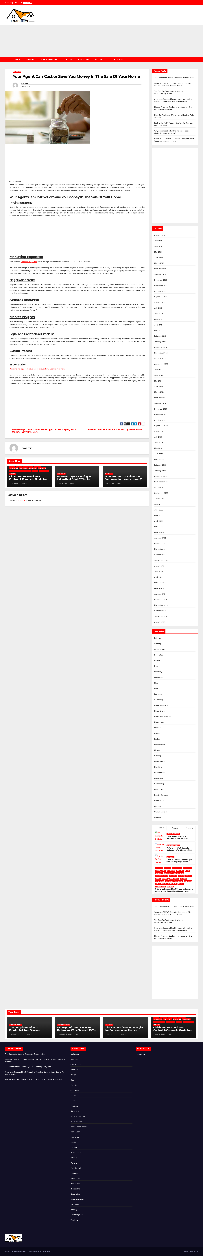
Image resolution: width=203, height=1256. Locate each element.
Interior (69, 60)
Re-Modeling (14, 468)
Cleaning (157, 644)
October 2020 (160, 611)
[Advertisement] (101, 41)
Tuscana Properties (29, 262)
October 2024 (160, 358)
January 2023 (160, 471)
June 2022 (158, 510)
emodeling (158, 677)
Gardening (158, 700)
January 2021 (159, 594)
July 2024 (158, 370)
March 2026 (159, 263)
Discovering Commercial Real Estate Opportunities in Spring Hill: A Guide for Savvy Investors (44, 430)
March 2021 (159, 583)
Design (17, 60)
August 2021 (159, 566)
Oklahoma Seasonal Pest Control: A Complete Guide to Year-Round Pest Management (28, 479)
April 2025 (158, 325)
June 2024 (158, 375)
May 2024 (158, 381)
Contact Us (117, 60)
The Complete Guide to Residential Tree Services (174, 78)
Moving (12, 465)
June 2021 (158, 571)
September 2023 (161, 426)
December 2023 (160, 409)
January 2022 (160, 538)
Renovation (84, 60)
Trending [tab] (189, 828)
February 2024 (160, 398)
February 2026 (160, 269)
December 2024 (161, 347)
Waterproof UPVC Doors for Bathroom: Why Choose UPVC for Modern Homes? (179, 850)
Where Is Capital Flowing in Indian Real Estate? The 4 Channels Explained (74, 479)
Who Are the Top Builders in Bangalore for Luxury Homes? (123, 478)
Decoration (158, 655)
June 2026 (158, 246)
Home (186, 1251)
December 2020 (160, 599)
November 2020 (161, 605)
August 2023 (159, 431)
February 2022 (160, 532)
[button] (197, 60)
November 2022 (161, 482)
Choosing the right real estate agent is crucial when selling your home (38, 369)
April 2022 (158, 521)
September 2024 (161, 364)
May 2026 (158, 252)
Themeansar (46, 1251)
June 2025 (158, 314)
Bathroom (158, 638)
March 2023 (159, 459)
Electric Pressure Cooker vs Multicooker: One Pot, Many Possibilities (33, 1079)
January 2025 (160, 342)
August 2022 (159, 499)
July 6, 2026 (160, 1034)
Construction (159, 649)
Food (156, 688)
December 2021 (160, 543)
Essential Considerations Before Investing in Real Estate (115, 429)
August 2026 (159, 235)
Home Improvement (50, 60)
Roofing (34, 471)
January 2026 (160, 274)
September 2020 (161, 616)
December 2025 (160, 280)
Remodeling (32, 468)
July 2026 (158, 241)
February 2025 (160, 336)
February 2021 (160, 588)
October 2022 (159, 487)
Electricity (158, 672)
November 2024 (161, 353)
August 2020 (159, 622)
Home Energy (160, 711)
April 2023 (158, 454)
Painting (19, 465)
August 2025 (159, 302)
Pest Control (28, 465)
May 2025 (158, 319)
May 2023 (158, 448)
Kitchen (157, 739)
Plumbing (38, 465)
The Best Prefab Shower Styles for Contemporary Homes (180, 861)
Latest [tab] (161, 828)
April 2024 (158, 386)
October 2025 (159, 291)
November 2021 (160, 549)
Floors (157, 683)
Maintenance (159, 745)
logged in (21, 501)
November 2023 (161, 414)
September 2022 (161, 493)
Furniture (30, 60)
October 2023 (159, 420)
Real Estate (101, 60)
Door (156, 666)
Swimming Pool (44, 471)
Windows (12, 473)
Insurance (158, 728)
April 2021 (158, 577)
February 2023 (160, 465)
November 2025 (161, 286)
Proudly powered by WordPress (16, 1251)
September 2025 (161, 297)
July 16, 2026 (112, 1034)
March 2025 (159, 330)
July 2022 (158, 504)
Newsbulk (36, 1251)
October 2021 (159, 555)
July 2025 (158, 308)
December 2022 (160, 476)
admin (25, 83)
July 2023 (158, 437)
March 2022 (159, 527)
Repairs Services (15, 471)
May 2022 (158, 515)
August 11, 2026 (17, 1034)
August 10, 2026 (65, 1034)
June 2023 (158, 443)
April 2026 (158, 258)
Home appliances (161, 705)
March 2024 (159, 392)
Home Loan (159, 722)
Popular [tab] (174, 828)
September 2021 (161, 560)
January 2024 (160, 403)
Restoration (26, 471)
